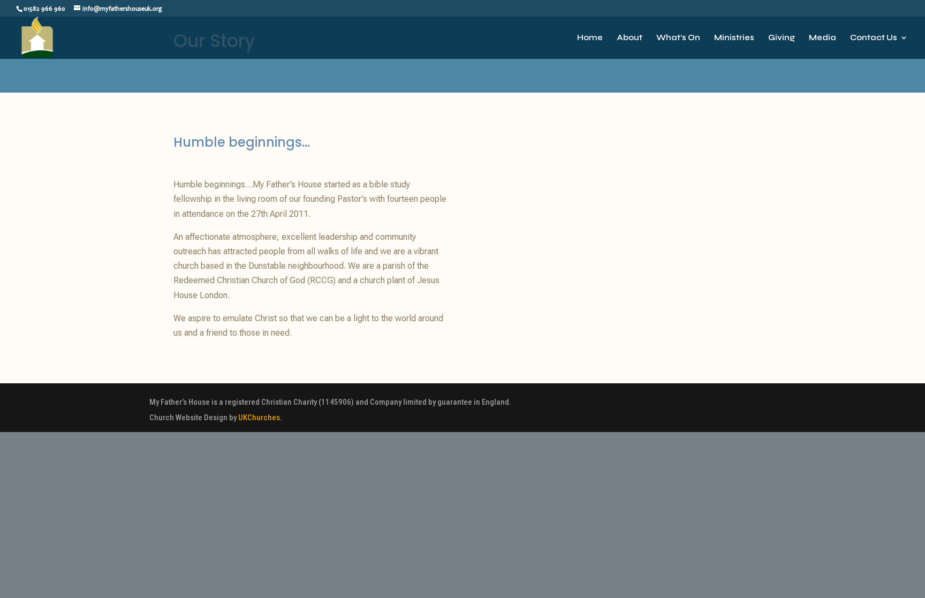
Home (590, 38)
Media (822, 38)
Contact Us (873, 38)
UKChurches (259, 417)
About (629, 38)
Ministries (734, 38)
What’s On (678, 38)
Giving (781, 38)
